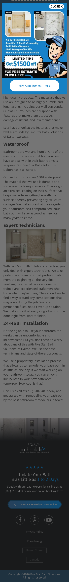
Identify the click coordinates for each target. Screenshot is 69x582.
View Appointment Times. (34, 86)
